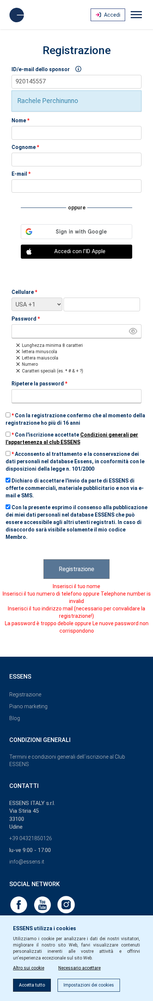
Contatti (24, 785)
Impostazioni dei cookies (89, 985)
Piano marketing (28, 706)
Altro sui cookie (28, 968)
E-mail (21, 174)
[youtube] (43, 904)
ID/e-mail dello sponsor (41, 69)
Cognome (25, 147)
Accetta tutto (32, 985)
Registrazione (76, 569)
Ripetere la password (39, 384)
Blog (14, 718)
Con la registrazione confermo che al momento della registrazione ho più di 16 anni (75, 419)
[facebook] (19, 904)
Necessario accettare (79, 968)
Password (26, 319)
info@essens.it (26, 862)
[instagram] (66, 904)
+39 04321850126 (30, 838)
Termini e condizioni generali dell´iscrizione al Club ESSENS (67, 760)
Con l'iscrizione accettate (72, 438)
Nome (20, 120)
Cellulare (24, 292)
